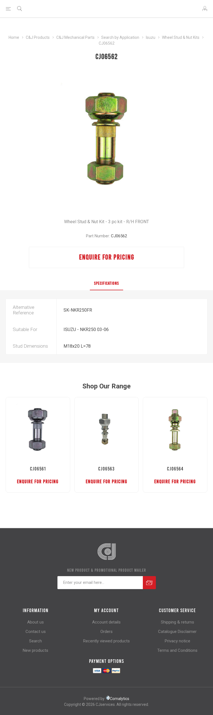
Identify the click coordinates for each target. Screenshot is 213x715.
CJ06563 (106, 468)
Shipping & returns (177, 622)
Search (35, 640)
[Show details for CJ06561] (38, 429)
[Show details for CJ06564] (175, 429)
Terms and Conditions (177, 650)
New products (35, 650)
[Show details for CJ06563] (107, 429)
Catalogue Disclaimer (177, 631)
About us (35, 622)
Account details (106, 622)
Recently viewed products (106, 640)
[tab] (106, 283)
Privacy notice (177, 640)
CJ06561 (38, 468)
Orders (106, 631)
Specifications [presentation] (106, 283)
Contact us (36, 631)
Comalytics (119, 698)
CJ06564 (175, 468)
